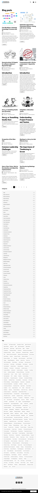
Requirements (18, 435)
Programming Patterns (19, 289)
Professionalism (6, 431)
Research (32, 435)
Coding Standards (20, 366)
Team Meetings (19, 322)
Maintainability (11, 409)
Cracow (12, 374)
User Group (5, 462)
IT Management (26, 397)
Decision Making (25, 376)
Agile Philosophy (19, 198)
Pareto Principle (20, 421)
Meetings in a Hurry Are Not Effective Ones (28, 140)
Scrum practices (30, 171)
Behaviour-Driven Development (23, 354)
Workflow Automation (22, 464)
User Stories (17, 462)
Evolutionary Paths (16, 385)
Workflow (15, 464)
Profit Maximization (14, 431)
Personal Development (19, 267)
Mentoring (28, 411)
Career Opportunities (19, 220)
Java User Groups (19, 249)
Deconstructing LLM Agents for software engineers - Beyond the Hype (10, 64)
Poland (25, 425)
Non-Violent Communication (8, 417)
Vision (28, 462)
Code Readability (18, 364)
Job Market (6, 401)
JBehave (27, 399)
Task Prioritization (28, 448)
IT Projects (32, 397)
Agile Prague (12, 348)
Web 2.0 (5, 464)
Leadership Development (17, 405)
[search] (31, 2)
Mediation (11, 411)
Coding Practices (13, 366)
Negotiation (23, 415)
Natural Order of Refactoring (15, 415)
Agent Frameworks (28, 344)
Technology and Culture (19, 326)
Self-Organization (6, 441)
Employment (19, 243)
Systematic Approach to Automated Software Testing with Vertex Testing (28, 26)
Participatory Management (8, 423)
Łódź (10, 466)
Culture (16, 374)
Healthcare (5, 389)
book (27, 173)
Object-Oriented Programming (17, 419)
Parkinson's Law (27, 421)
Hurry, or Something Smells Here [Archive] (10, 110)
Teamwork (19, 454)
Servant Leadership (14, 441)
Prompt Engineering (22, 433)
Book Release (6, 356)
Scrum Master (15, 439)
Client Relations (19, 224)
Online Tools (19, 263)
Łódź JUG (13, 466)
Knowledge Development (19, 251)
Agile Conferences (19, 194)
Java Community (9, 399)
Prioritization (17, 427)
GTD (20, 387)
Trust (15, 460)
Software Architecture (19, 306)
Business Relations (25, 356)
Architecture (19, 202)
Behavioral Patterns (19, 208)
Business (11, 356)
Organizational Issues (12, 421)
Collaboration (6, 368)
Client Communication (7, 362)
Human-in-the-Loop (24, 389)
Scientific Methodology (19, 300)
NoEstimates (31, 415)
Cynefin (20, 374)
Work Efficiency (10, 464)
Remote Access (11, 435)
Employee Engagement (15, 382)
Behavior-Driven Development (11, 354)
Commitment (12, 368)
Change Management (11, 360)
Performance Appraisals (18, 423)
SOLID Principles (13, 445)
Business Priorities (17, 356)
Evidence (25, 384)
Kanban (20, 401)
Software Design (19, 308)
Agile (19, 192)
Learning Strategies (18, 407)
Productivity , (5, 114)
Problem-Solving (30, 427)
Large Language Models (15, 403)
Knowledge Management (26, 401)
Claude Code (22, 360)
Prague (29, 425)
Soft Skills (26, 441)
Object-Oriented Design (7, 419)
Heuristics (10, 389)
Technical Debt (25, 454)
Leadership (19, 253)
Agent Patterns (6, 346)
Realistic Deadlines (30, 433)
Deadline (15, 376)
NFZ (27, 415)
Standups (17, 446)
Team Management (19, 320)
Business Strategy (19, 214)
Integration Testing (20, 395)
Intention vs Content (27, 395)
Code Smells (31, 364)
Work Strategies (19, 332)
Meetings (23, 411)
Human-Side (31, 389)
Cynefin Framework (25, 374)
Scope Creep (22, 437)
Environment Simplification (8, 384)
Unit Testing (22, 460)
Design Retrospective (14, 378)
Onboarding (26, 419)
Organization (6, 421)
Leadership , (5, 144)
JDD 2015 (32, 399)
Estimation (21, 384)
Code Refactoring (19, 228)
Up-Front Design (28, 460)
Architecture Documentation (27, 350)
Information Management (25, 393)
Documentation (18, 380)
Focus (10, 387)
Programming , (5, 68)
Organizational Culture (19, 265)
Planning (10, 425)
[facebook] (16, 482)
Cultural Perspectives (19, 239)
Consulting (31, 370)
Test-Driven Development (28, 456)
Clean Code (28, 360)
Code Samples (25, 364)
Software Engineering (19, 312)
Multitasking (31, 413)
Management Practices (19, 259)
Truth (18, 460)
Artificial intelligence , (6, 34)
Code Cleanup (21, 362)
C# (11, 358)
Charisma (17, 360)
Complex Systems (24, 368)
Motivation (26, 413)
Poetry (19, 277)
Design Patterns (19, 241)
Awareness (32, 352)
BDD (19, 206)
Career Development (19, 218)
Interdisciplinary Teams (7, 397)
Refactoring (19, 297)
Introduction (15, 397)
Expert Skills (23, 385)
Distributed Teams (12, 380)
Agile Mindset (28, 346)
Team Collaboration (10, 450)
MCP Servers (6, 411)
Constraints (26, 370)
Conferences (19, 236)
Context (5, 372)
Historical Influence (16, 389)
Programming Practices (19, 291)
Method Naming (6, 413)
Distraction (5, 380)
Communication (10, 144)
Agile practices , (23, 144)
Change (5, 360)
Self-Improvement (31, 439)
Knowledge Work (6, 403)
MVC (4, 415)
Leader (21, 403)
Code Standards (6, 366)
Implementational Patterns (8, 393)
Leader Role (26, 403)
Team (5, 450)
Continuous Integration (11, 372)
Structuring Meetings (28, 446)
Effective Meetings (7, 382)
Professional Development (19, 285)
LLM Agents (6, 409)
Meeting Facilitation (19, 261)
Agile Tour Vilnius (18, 348)
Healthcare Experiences (19, 245)
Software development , (25, 31)
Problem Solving (19, 279)
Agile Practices (19, 200)
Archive (13, 352)
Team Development (19, 316)
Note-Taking (26, 417)
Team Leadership (20, 452)
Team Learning (26, 452)
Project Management (19, 295)
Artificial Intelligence (19, 204)
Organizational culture (11, 114)
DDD (11, 376)
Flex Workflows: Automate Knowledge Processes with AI (9, 29)
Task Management (20, 448)
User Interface (11, 462)
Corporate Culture (6, 374)
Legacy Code (25, 407)
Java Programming (17, 399)
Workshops (19, 336)
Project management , (24, 114)
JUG (16, 401)
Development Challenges (28, 378)
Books (19, 212)
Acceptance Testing (20, 344)
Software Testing (6, 445)
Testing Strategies (7, 458)
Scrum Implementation (7, 439)
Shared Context (21, 441)
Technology (21, 456)
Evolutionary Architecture (8, 385)
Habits (23, 387)
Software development (6, 70)
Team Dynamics (19, 318)
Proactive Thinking (23, 427)
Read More (4, 44)
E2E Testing (30, 380)
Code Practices (6, 364)
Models (21, 413)
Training (25, 458)
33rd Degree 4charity (12, 344)
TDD (33, 448)
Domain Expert (24, 380)
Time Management (19, 330)
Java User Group (19, 247)
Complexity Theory (19, 234)
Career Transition (29, 358)
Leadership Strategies (7, 407)
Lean (13, 407)
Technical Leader (6, 456)
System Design (6, 448)
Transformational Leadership (8, 460)
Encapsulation (28, 382)
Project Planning (14, 433)
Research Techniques (19, 299)
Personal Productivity (19, 273)
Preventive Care (10, 427)
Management (19, 257)
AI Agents (27, 348)
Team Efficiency (13, 452)
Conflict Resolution (20, 370)
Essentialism (16, 384)
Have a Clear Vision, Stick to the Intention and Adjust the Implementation (10, 168)
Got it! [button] (33, 491)
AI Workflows (6, 350)
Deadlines (20, 376)
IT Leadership (20, 397)
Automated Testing (25, 352)
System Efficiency (13, 448)
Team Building (19, 314)
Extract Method (28, 385)
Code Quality (19, 226)
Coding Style (27, 366)
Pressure (5, 427)
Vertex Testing (23, 462)
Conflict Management (19, 238)
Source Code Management (27, 445)
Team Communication (18, 450)
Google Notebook (15, 387)
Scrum (19, 302)
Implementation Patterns (23, 391)
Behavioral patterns (31, 114)
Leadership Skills (19, 255)
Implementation (14, 391)
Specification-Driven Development (9, 446)
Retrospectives (12, 437)
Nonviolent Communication (18, 417)
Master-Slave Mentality (24, 409)
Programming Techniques (19, 293)
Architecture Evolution (7, 352)
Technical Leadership (14, 456)
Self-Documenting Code (22, 439)
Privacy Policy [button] (19, 491)
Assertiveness (18, 352)
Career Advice (19, 216)
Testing (30, 31)
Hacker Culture (28, 387)
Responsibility (6, 437)
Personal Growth (19, 269)
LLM (29, 407)
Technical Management (19, 324)
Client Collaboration (19, 222)
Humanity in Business (7, 391)
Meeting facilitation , (24, 171)
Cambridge (15, 358)
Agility (24, 348)
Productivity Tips (19, 283)
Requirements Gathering (25, 435)
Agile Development (19, 196)
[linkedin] (21, 482)
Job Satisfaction (11, 401)
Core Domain (27, 372)
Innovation (13, 395)
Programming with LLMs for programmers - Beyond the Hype (28, 64)
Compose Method (7, 370)
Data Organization (6, 376)
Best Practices (19, 210)
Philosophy (19, 275)
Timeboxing (20, 458)
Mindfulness (17, 413)
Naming (8, 415)
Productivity (12, 34)
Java (4, 399)
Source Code (20, 445)
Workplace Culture (30, 464)
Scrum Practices (19, 304)
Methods (11, 413)
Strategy (22, 446)
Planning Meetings (16, 425)
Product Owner (14, 429)
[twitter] (19, 482)
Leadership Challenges (7, 405)
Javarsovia (23, 399)
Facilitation (5, 387)
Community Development (19, 232)
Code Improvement (28, 362)
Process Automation (7, 429)
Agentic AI (11, 346)
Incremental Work (16, 393)
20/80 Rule (5, 344)
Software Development (19, 310)
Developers (21, 378)
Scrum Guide (32, 437)
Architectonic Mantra (13, 350)
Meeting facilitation (30, 144)
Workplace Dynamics (19, 334)
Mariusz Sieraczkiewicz (7, 32)
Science (17, 437)
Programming (19, 287)
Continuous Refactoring (20, 372)
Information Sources (7, 395)
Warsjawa (31, 462)
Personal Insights (19, 271)
